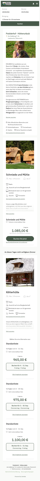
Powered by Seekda (20, 476)
